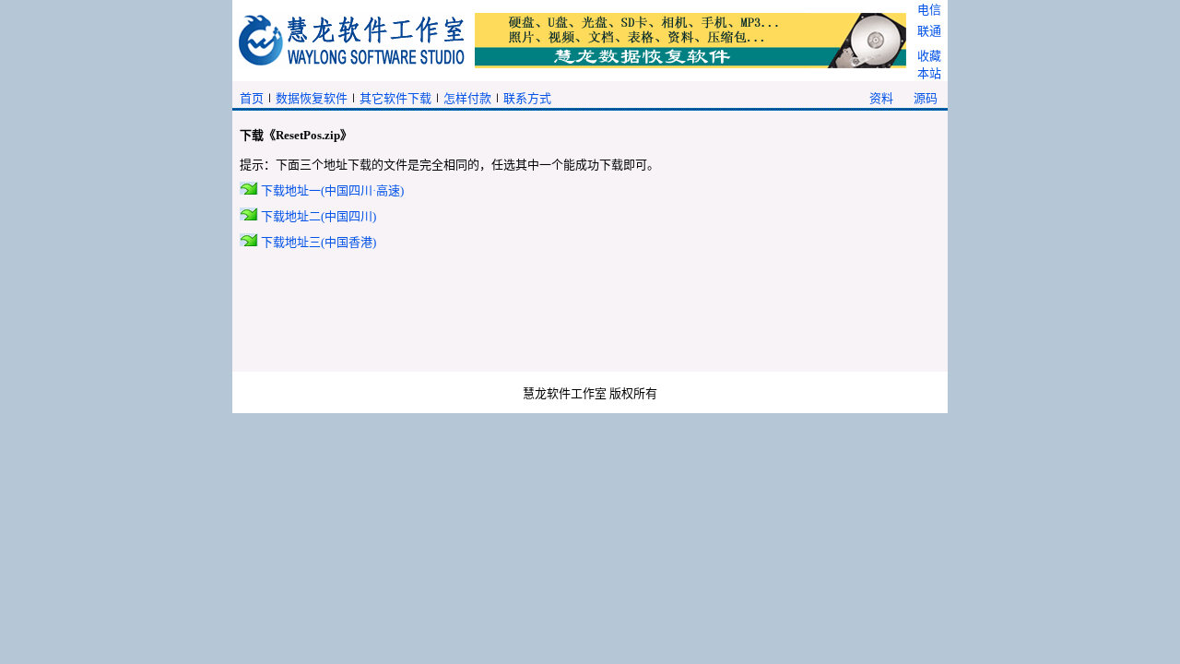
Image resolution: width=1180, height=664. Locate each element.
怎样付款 (467, 98)
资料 (881, 98)
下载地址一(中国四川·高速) (332, 190)
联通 (929, 31)
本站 (929, 73)
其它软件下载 (395, 98)
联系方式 (527, 98)
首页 (252, 98)
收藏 (929, 56)
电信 (929, 10)
